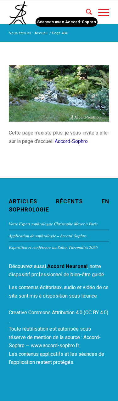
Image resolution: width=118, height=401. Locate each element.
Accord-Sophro (71, 141)
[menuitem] (86, 12)
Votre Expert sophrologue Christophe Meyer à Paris (53, 224)
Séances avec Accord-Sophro (66, 21)
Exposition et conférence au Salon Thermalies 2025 (53, 247)
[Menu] (100, 12)
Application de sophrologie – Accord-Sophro (48, 236)
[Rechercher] (86, 12)
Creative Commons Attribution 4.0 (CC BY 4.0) (58, 313)
